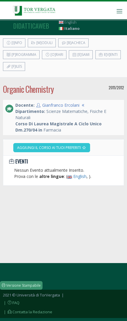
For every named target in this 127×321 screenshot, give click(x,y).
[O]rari (56, 54)
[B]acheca (75, 42)
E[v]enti (110, 54)
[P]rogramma (23, 54)
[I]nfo (16, 42)
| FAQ (11, 302)
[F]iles (16, 66)
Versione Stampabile (23, 285)
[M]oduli (44, 42)
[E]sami (82, 54)
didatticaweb (31, 25)
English (70, 22)
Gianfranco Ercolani (60, 105)
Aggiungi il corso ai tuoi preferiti (49, 147)
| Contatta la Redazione (27, 311)
